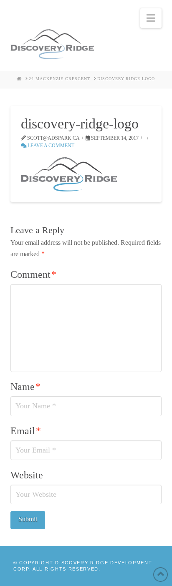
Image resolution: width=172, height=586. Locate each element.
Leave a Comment (50, 145)
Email (25, 430)
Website (26, 475)
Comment (33, 274)
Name (25, 386)
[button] (151, 18)
